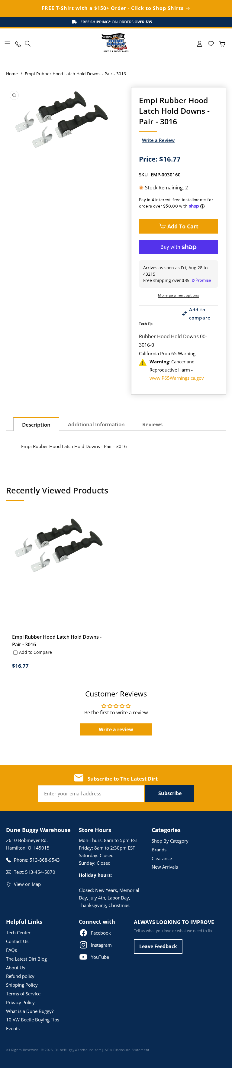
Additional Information (96, 424)
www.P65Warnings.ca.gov (177, 378)
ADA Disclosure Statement (127, 1049)
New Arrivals (165, 867)
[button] (7, 43)
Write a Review (158, 140)
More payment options (178, 295)
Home (12, 74)
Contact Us (17, 941)
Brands (159, 850)
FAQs (11, 950)
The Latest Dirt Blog (26, 959)
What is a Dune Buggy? (29, 1011)
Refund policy (20, 976)
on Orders (116, 22)
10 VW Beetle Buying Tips (32, 1020)
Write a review (116, 729)
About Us (15, 968)
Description (36, 424)
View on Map (27, 884)
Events (13, 1028)
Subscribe (170, 793)
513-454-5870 (40, 872)
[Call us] (17, 43)
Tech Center (18, 932)
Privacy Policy (20, 1002)
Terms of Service (23, 994)
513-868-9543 (45, 860)
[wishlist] (210, 44)
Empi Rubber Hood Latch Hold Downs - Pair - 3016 (57, 641)
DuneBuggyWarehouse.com (78, 1049)
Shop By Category (170, 841)
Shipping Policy (22, 985)
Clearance (162, 858)
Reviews (152, 424)
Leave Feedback (158, 946)
